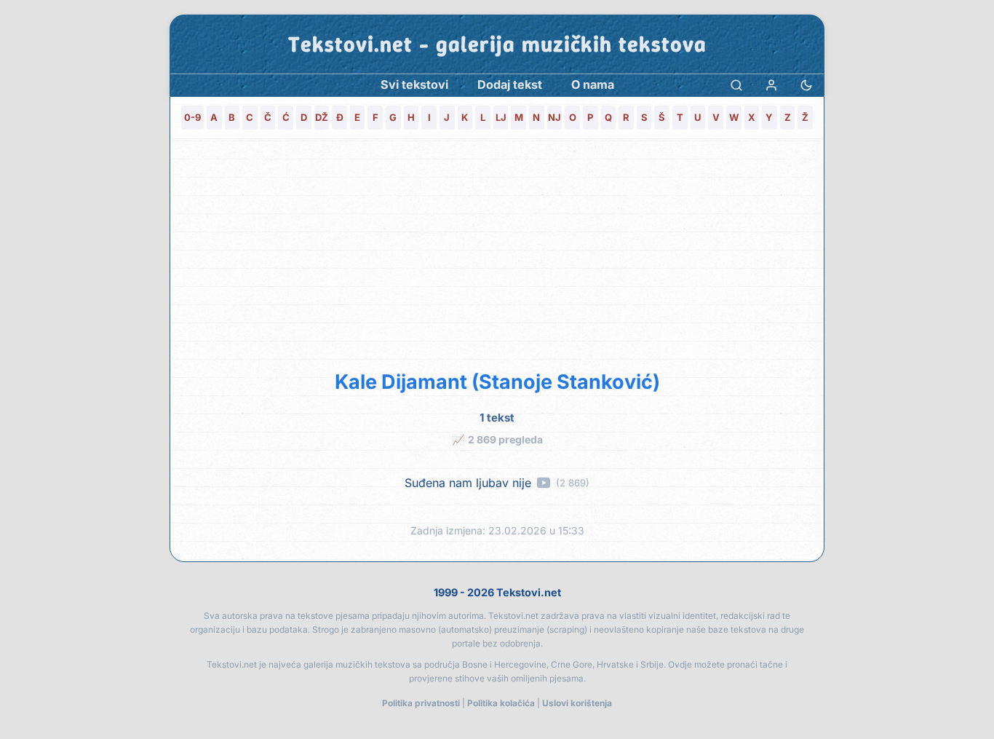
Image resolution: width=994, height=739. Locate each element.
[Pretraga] (736, 84)
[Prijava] (771, 84)
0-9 (192, 117)
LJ (501, 117)
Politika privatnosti (421, 702)
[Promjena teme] (806, 84)
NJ (554, 117)
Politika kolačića (501, 702)
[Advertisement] (497, 252)
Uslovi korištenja (577, 702)
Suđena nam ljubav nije (468, 483)
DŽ (321, 117)
